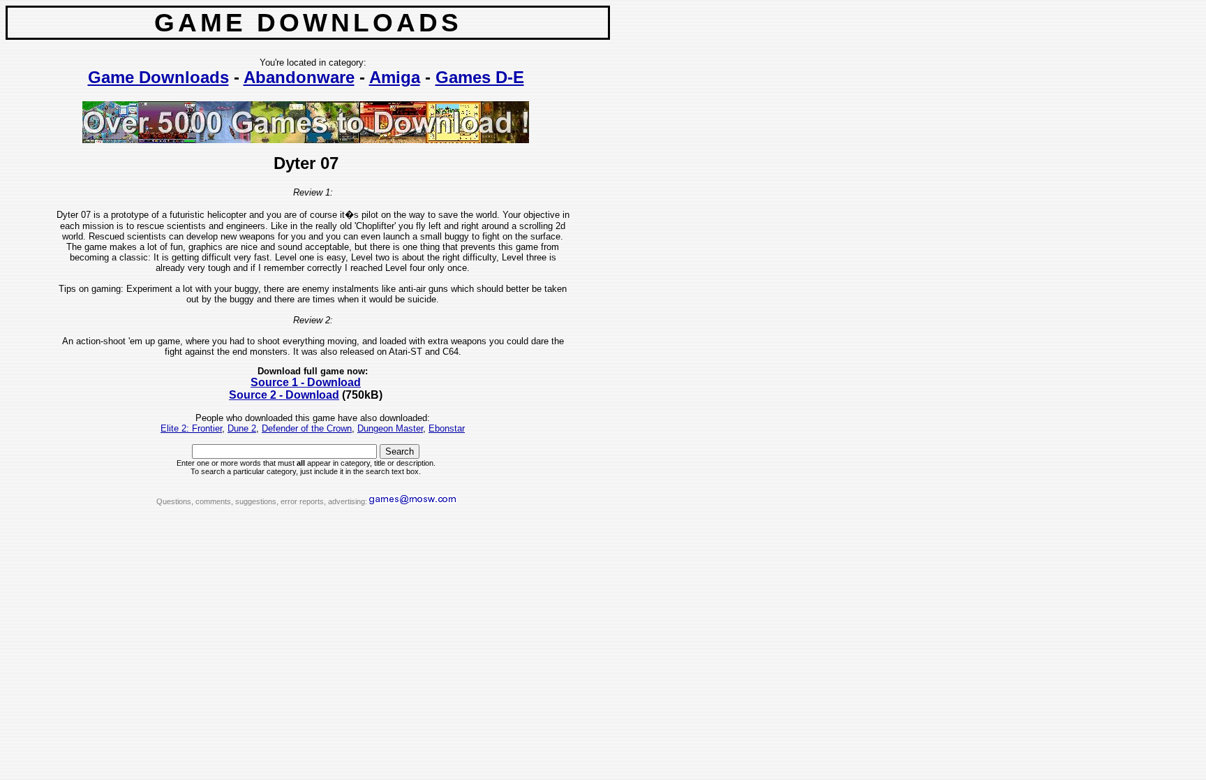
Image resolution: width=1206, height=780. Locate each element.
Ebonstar (447, 428)
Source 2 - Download (284, 395)
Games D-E (480, 77)
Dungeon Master (390, 428)
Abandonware (299, 77)
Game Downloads (158, 77)
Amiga (394, 77)
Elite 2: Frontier (191, 428)
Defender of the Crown (307, 428)
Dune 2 (242, 428)
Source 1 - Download (306, 382)
